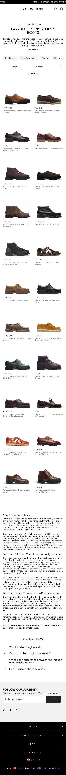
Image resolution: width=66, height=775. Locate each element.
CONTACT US (33, 753)
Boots (45, 58)
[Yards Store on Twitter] (17, 710)
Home (27, 24)
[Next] (59, 58)
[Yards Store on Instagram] (4, 710)
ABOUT (33, 726)
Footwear (10, 58)
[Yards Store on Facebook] (10, 710)
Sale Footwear (28, 58)
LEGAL (33, 744)
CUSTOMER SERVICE (33, 735)
